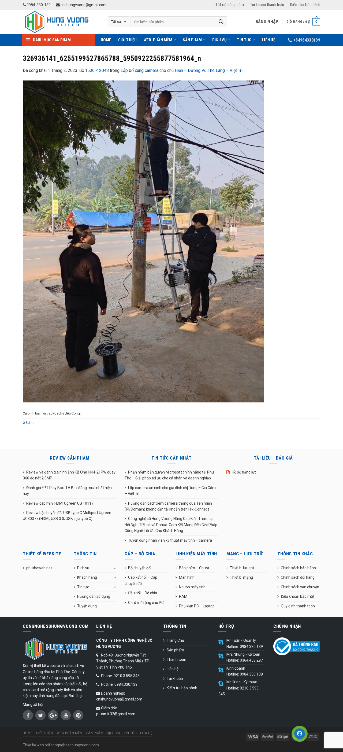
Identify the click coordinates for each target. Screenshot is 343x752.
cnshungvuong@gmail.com (83, 5)
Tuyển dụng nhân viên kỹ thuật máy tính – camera (170, 540)
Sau (29, 422)
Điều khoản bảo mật (297, 596)
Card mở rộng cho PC (146, 602)
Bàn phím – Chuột (194, 568)
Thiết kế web (33, 745)
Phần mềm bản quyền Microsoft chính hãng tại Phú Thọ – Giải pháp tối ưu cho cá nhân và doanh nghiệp (169, 475)
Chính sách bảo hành (298, 568)
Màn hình (187, 577)
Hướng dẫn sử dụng (93, 596)
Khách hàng (87, 577)
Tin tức (244, 40)
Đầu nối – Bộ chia (142, 593)
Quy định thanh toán (298, 606)
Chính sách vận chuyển (300, 587)
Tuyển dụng (87, 606)
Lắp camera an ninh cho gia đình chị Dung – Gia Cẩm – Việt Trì (170, 491)
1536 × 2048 (97, 70)
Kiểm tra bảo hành (305, 4)
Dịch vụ (219, 40)
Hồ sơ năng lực (244, 472)
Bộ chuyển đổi (139, 568)
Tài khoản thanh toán (267, 4)
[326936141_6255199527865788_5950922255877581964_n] (143, 241)
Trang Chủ (175, 640)
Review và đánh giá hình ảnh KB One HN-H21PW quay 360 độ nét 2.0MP (69, 475)
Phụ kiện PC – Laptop (197, 606)
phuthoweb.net (39, 568)
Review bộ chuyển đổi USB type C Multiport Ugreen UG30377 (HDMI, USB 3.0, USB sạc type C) (67, 516)
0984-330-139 (38, 5)
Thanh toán (176, 659)
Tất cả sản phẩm (229, 4)
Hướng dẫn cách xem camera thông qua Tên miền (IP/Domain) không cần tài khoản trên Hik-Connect (168, 506)
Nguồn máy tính (192, 587)
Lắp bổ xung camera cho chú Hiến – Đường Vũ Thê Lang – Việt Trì (182, 70)
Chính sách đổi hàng (298, 577)
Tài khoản (175, 678)
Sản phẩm (192, 40)
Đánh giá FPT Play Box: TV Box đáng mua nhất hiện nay (67, 491)
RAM (183, 596)
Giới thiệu (127, 40)
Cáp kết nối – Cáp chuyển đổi (141, 580)
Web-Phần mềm (158, 40)
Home (106, 40)
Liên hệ (268, 40)
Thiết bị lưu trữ (242, 568)
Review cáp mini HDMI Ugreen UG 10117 (60, 503)
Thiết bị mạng (241, 577)
